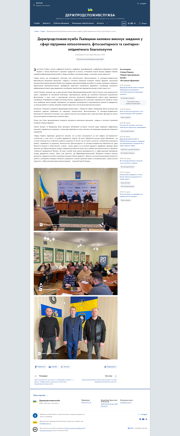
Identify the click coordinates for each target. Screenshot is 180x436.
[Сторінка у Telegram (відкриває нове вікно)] (134, 23)
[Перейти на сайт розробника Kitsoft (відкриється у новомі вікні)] (131, 428)
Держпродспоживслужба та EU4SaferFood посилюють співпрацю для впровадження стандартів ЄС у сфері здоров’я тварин (132, 142)
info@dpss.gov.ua (125, 402)
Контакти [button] (100, 23)
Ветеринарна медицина (127, 98)
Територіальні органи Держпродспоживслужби (90, 59)
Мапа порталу (39, 395)
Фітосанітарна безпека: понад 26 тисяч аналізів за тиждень (131, 162)
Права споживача (125, 117)
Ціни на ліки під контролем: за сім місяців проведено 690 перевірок (131, 112)
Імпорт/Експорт (125, 183)
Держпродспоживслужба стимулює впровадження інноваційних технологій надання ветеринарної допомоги (132, 91)
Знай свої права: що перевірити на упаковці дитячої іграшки (131, 195)
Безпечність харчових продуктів (130, 149)
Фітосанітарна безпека (127, 131)
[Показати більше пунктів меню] (107, 23)
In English (143, 3)
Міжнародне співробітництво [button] (83, 23)
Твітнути (66, 367)
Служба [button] (37, 23)
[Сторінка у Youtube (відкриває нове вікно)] (131, 23)
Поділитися (41, 367)
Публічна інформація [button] (61, 23)
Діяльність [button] (46, 23)
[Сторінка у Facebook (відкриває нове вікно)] (129, 23)
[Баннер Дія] (124, 23)
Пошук (144, 23)
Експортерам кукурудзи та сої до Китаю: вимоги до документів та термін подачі (131, 177)
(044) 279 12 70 (86, 402)
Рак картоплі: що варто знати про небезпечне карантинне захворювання (133, 126)
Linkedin (54, 367)
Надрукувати (111, 367)
